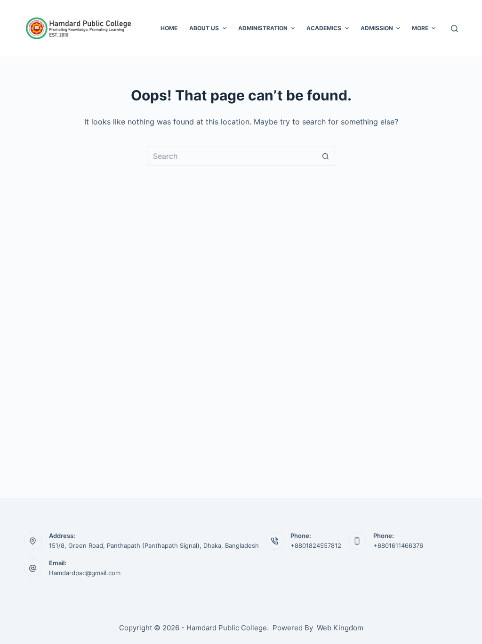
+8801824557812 (315, 545)
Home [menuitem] (169, 28)
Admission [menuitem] (377, 28)
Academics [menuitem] (323, 28)
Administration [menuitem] (263, 28)
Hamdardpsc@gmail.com (84, 573)
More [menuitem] (420, 28)
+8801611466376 (398, 545)
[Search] (454, 28)
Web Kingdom (340, 627)
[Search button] (325, 156)
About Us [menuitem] (204, 28)
